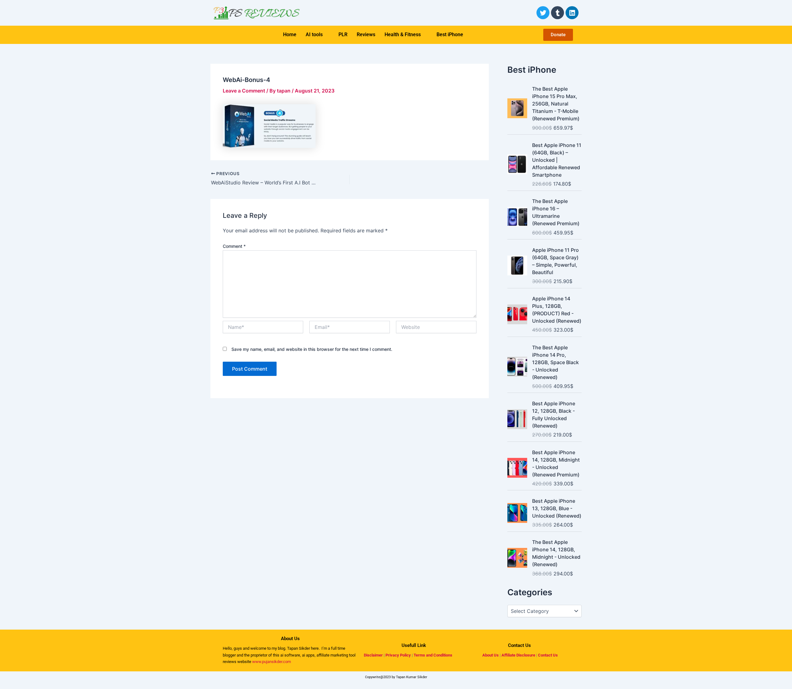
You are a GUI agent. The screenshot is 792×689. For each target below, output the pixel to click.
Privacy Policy (398, 655)
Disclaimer (373, 655)
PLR (342, 34)
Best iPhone (450, 34)
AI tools (314, 34)
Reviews (366, 34)
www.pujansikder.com (271, 661)
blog (281, 648)
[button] (317, 35)
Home (289, 34)
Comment (234, 246)
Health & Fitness (403, 34)
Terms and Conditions (433, 655)
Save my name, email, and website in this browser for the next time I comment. (311, 349)
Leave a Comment (244, 91)
